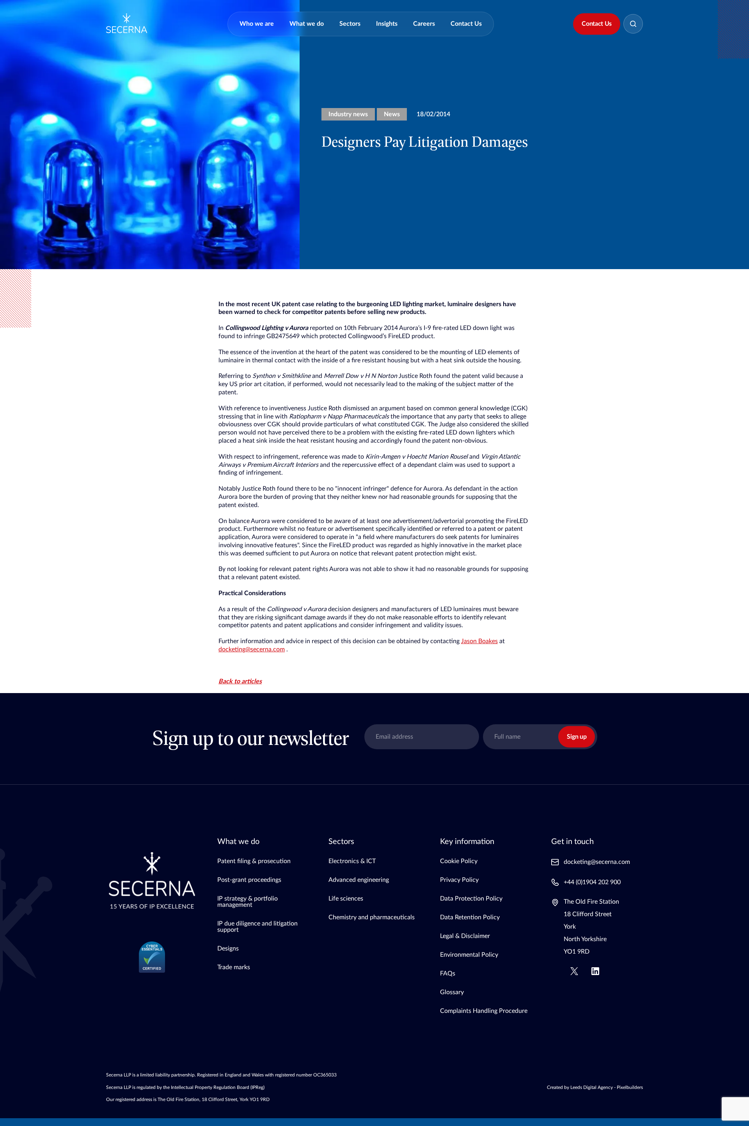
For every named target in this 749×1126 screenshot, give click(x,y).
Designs (228, 948)
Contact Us (466, 24)
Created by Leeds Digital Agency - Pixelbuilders (595, 1087)
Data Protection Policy (471, 898)
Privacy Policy (459, 880)
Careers (424, 24)
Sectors (349, 24)
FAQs (447, 973)
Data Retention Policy (470, 917)
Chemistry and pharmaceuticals (371, 917)
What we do (306, 24)
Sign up (576, 737)
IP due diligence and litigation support (257, 926)
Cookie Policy (458, 861)
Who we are (257, 24)
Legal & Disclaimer (465, 936)
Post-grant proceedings (249, 880)
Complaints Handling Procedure (483, 1011)
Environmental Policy (469, 955)
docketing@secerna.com (251, 649)
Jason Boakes (479, 641)
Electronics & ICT (352, 861)
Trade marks (233, 967)
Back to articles (240, 681)
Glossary (452, 992)
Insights (387, 24)
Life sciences (345, 898)
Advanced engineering (358, 880)
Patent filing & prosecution (254, 861)
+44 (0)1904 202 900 (592, 882)
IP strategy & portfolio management (247, 901)
